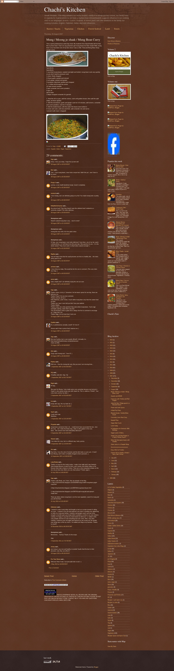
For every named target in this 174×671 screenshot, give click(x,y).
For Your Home (55, 559)
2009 (111, 370)
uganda (110, 625)
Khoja (109, 561)
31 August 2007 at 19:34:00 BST (60, 345)
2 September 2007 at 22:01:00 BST (61, 418)
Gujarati (53, 149)
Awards (110, 492)
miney (53, 546)
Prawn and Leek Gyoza (117, 407)
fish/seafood (111, 520)
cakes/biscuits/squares (114, 502)
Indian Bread (111, 538)
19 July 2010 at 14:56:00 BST (59, 472)
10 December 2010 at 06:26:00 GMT (61, 526)
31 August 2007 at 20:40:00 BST (60, 356)
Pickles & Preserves (114, 43)
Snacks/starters (112, 612)
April (112, 466)
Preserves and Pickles (114, 595)
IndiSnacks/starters (113, 543)
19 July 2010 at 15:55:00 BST (59, 501)
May (112, 463)
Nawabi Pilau (114, 420)
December (114, 378)
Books (109, 497)
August (113, 389)
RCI (109, 597)
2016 (111, 351)
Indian (58, 149)
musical (53, 193)
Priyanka (53, 424)
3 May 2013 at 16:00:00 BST (59, 564)
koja (109, 564)
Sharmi (53, 439)
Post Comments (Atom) (59, 580)
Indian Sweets (112, 541)
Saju (52, 159)
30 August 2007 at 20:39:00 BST (60, 187)
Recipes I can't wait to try (115, 600)
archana (53, 266)
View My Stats (112, 646)
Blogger (96, 667)
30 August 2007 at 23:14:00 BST (60, 234)
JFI (109, 556)
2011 (111, 365)
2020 (111, 345)
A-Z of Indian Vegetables (115, 487)
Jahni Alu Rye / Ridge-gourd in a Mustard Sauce (120, 403)
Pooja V (53, 182)
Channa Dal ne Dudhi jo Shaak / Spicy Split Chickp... (120, 453)
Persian (110, 592)
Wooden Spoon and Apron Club (117, 635)
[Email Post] (64, 146)
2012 (111, 362)
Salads (110, 607)
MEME (110, 577)
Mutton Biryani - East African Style (122, 166)
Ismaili (109, 548)
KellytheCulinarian (56, 206)
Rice (109, 605)
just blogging (111, 559)
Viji (52, 372)
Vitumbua (118, 194)
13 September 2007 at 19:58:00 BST (61, 456)
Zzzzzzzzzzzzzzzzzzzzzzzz (119, 447)
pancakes (110, 587)
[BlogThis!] (70, 146)
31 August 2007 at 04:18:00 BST (60, 284)
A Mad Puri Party (116, 410)
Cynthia (53, 322)
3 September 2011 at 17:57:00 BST (61, 541)
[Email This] (68, 146)
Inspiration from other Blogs (116, 546)
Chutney (110, 510)
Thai (109, 623)
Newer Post (49, 576)
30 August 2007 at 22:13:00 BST (60, 223)
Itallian (109, 551)
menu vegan (111, 582)
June (112, 460)
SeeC (52, 412)
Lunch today (114, 426)
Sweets (117, 28)
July (112, 458)
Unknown (54, 507)
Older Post (99, 576)
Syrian (109, 620)
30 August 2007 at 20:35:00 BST (60, 176)
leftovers (110, 571)
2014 (111, 356)
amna (52, 279)
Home (74, 576)
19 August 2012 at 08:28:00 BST (60, 553)
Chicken (80, 28)
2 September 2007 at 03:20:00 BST (61, 395)
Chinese (110, 508)
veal (109, 628)
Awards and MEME (116, 396)
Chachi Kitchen (111, 132)
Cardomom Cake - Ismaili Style (121, 208)
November (114, 381)
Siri (52, 449)
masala (110, 574)
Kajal (52, 383)
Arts (52, 351)
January (113, 474)
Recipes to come (113, 602)
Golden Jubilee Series (114, 525)
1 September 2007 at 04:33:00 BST (61, 366)
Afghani (110, 490)
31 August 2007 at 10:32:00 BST (60, 316)
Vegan (62, 149)
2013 (111, 359)
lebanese (110, 569)
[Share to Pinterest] (76, 146)
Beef (109, 495)
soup (109, 615)
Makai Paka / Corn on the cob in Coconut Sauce (122, 282)
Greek (109, 528)
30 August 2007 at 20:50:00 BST (60, 212)
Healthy (110, 533)
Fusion (110, 523)
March (113, 469)
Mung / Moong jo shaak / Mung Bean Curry (123, 237)
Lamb (107, 28)
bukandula (111, 500)
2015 (111, 353)
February (114, 471)
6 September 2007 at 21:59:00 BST (61, 444)
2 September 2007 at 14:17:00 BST (61, 406)
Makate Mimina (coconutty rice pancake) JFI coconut (122, 223)
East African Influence (114, 41)
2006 (111, 478)
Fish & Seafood (94, 28)
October (113, 384)
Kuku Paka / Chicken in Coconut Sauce (123, 266)
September (114, 386)
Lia (52, 401)
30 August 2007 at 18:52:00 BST (60, 164)
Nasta (109, 584)
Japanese (110, 554)
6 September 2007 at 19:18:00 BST (61, 433)
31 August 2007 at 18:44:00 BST (60, 331)
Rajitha (53, 254)
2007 (111, 376)
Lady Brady (54, 462)
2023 (111, 340)
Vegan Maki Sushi (116, 423)
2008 (111, 373)
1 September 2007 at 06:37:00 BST (61, 377)
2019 (111, 348)
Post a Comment (54, 568)
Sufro (109, 618)
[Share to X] (72, 146)
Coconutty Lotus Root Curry (119, 417)
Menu (109, 579)
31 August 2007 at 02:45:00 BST (60, 261)
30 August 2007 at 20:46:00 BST (60, 200)
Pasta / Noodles (112, 589)
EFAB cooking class (114, 518)
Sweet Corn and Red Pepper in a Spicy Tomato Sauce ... (120, 436)
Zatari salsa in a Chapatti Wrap (120, 444)
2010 (111, 367)
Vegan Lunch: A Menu (117, 433)
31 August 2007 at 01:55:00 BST (60, 248)
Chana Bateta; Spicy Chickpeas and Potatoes (122, 296)
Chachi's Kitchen (64, 9)
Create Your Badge (112, 156)
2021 (111, 342)
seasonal (110, 610)
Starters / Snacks (53, 28)
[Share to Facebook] (74, 146)
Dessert (110, 513)
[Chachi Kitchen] (114, 154)
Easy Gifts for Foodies (117, 450)
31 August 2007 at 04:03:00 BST (60, 273)
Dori (52, 170)
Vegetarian (69, 28)
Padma (53, 362)
